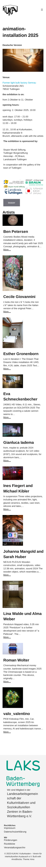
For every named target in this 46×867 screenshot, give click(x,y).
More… (7, 249)
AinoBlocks (17, 859)
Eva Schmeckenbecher (20, 396)
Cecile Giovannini (19, 297)
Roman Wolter (16, 660)
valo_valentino (16, 714)
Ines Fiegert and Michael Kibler (18, 488)
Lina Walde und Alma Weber (22, 616)
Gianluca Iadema (18, 442)
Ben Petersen (15, 231)
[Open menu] (41, 9)
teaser (11, 202)
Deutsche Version (12, 45)
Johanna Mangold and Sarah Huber (23, 554)
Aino (32, 859)
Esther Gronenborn (20, 354)
